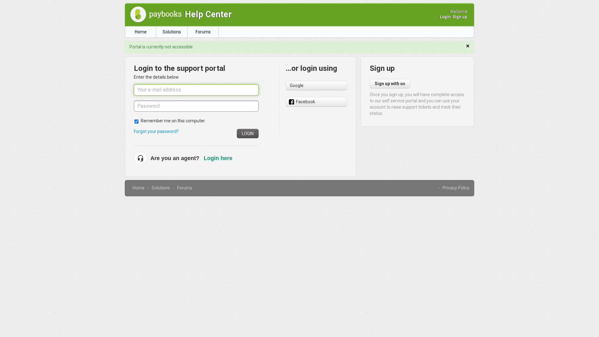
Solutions (172, 31)
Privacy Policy (456, 187)
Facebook (305, 101)
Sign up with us (390, 83)
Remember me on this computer (173, 120)
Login (248, 133)
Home (141, 31)
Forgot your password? (156, 131)
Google (297, 85)
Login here (218, 158)
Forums (203, 31)
